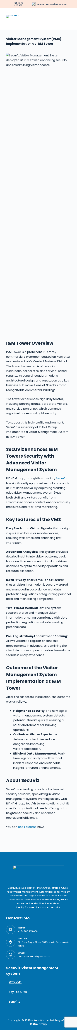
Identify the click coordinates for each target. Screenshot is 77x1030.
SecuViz (61, 478)
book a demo (27, 827)
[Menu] (69, 19)
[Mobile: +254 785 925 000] (10, 929)
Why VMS (15, 982)
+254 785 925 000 (28, 931)
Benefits (14, 1001)
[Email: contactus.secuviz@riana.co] (10, 954)
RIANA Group (43, 888)
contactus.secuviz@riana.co (51, 4)
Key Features (18, 992)
